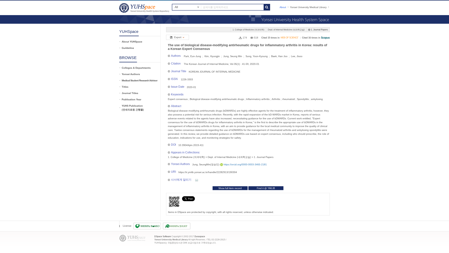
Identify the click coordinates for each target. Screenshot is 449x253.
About (283, 7)
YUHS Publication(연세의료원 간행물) (133, 107)
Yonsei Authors (131, 74)
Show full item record (230, 188)
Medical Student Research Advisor (139, 80)
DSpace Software (162, 236)
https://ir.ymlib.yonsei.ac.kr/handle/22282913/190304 (207, 172)
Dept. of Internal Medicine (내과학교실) (286, 29)
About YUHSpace (132, 41)
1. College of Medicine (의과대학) (248, 29)
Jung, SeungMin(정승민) (206, 164)
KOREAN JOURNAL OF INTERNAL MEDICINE (214, 71)
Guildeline (128, 48)
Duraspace (200, 236)
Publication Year (131, 99)
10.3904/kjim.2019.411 (191, 145)
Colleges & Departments (136, 67)
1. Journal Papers (319, 29)
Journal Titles (130, 93)
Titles (125, 86)
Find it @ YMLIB (266, 188)
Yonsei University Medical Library (308, 7)
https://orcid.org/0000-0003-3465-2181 (245, 164)
